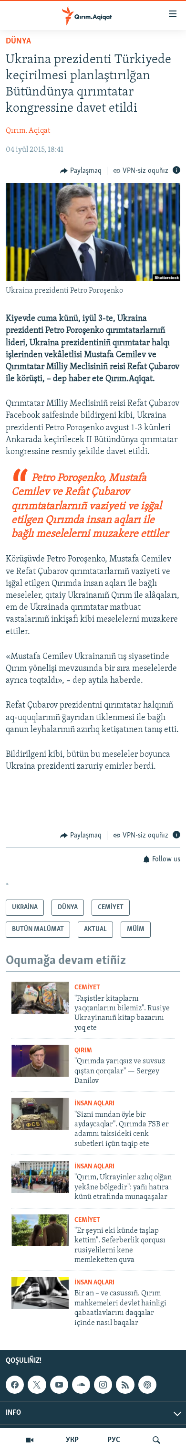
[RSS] (125, 1385)
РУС (113, 1440)
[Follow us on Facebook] (15, 1385)
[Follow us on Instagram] (103, 1385)
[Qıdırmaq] (156, 1440)
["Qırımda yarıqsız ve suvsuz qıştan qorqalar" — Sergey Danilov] (40, 1061)
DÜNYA (18, 41)
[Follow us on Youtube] (59, 1385)
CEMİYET (87, 987)
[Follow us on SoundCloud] (81, 1385)
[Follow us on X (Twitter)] (37, 1385)
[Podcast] (147, 1385)
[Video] (29, 1440)
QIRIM (83, 1050)
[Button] (81, 171)
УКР (72, 1440)
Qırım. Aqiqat (28, 131)
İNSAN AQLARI (94, 1103)
